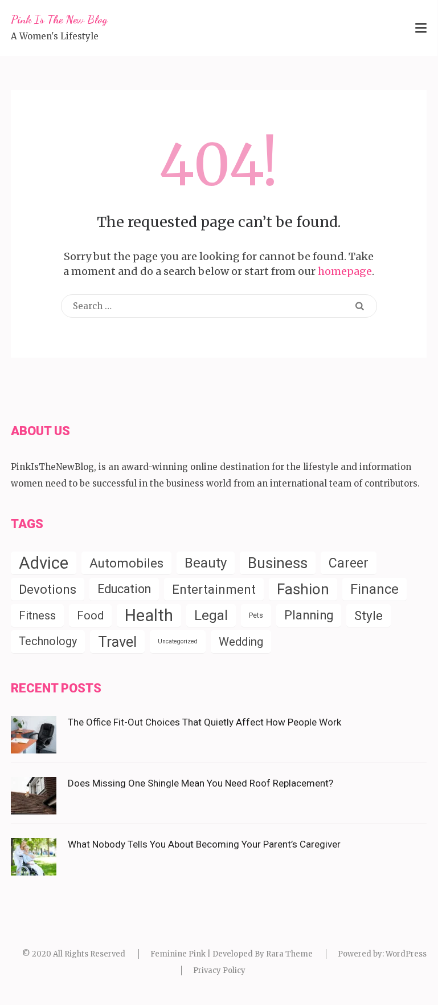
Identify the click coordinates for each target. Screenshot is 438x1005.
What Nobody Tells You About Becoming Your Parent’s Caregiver (204, 844)
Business (278, 563)
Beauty (206, 563)
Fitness (37, 615)
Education (124, 589)
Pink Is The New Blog (59, 19)
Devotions (47, 589)
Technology (48, 641)
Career (349, 563)
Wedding (241, 642)
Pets (256, 615)
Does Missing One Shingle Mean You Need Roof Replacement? (200, 783)
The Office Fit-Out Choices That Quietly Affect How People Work (204, 722)
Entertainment (214, 589)
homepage (345, 271)
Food (90, 615)
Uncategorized (178, 641)
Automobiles (126, 563)
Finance (374, 589)
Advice (43, 563)
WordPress (406, 954)
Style (368, 615)
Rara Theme (289, 954)
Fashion (303, 589)
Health (149, 615)
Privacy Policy (219, 970)
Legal (211, 615)
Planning (308, 615)
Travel (117, 641)
